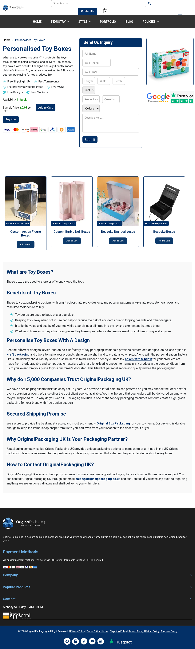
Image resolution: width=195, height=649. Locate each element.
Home (37, 21)
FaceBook (67, 641)
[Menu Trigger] (180, 16)
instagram (75, 641)
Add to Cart (45, 107)
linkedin (100, 641)
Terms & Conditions (97, 631)
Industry (58, 21)
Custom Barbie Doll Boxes (72, 231)
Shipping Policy (118, 631)
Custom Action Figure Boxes (25, 233)
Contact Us (87, 11)
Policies (149, 21)
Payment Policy (169, 631)
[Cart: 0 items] (105, 10)
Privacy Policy (78, 631)
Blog (129, 21)
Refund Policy (136, 631)
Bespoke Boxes (164, 231)
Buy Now (11, 119)
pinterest (84, 641)
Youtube (92, 641)
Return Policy (152, 631)
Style (82, 21)
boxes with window (138, 359)
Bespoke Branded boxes (118, 231)
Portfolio (108, 21)
